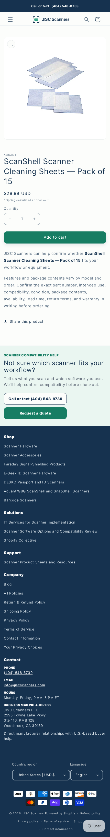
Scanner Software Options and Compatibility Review (50, 531)
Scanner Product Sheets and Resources (39, 562)
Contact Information (22, 638)
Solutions (13, 512)
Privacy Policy (16, 620)
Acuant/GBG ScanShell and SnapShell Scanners (47, 491)
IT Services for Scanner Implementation (39, 522)
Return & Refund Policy (24, 602)
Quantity (11, 208)
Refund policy (90, 813)
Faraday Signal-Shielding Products (35, 464)
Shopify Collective (20, 540)
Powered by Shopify (60, 813)
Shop (9, 436)
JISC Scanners (33, 813)
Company (14, 574)
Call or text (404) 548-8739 (35, 399)
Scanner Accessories (22, 455)
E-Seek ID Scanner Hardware (30, 473)
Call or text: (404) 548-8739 (55, 6)
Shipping (10, 200)
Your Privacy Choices (23, 647)
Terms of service (56, 821)
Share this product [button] (26, 321)
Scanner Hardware (20, 446)
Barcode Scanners (20, 500)
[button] (10, 19)
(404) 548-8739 (18, 673)
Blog (8, 584)
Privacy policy (28, 821)
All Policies (13, 593)
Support (12, 552)
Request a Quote (35, 413)
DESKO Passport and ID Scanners (34, 482)
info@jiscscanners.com (24, 685)
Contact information (57, 829)
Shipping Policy (17, 611)
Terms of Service (19, 629)
